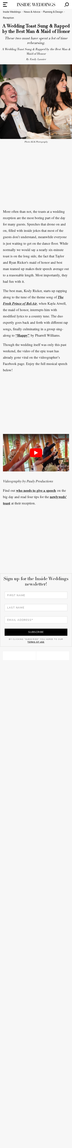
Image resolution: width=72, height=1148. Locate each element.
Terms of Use (36, 642)
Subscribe (36, 632)
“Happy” (23, 335)
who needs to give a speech (36, 490)
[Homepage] (36, 5)
